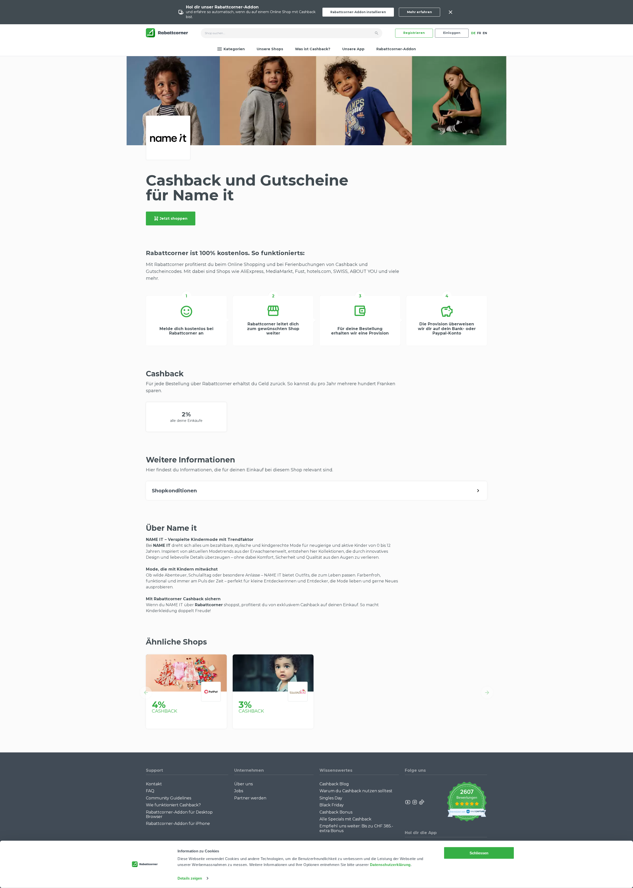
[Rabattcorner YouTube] (408, 802)
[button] (146, 692)
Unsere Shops (270, 49)
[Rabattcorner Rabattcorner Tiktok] (421, 802)
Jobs (238, 791)
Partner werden (250, 798)
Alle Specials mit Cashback (345, 819)
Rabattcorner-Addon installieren (358, 12)
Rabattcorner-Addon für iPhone (178, 823)
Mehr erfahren (419, 12)
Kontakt (154, 784)
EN (485, 33)
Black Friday (331, 805)
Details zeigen (190, 878)
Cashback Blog (334, 784)
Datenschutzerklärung (390, 865)
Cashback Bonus (335, 812)
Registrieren (414, 33)
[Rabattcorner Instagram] (414, 802)
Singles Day (330, 798)
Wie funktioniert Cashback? (173, 805)
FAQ (150, 791)
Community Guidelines (168, 798)
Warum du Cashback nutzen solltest (355, 791)
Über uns (243, 784)
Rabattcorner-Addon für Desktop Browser (179, 814)
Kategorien (234, 49)
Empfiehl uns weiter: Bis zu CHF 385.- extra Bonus (356, 828)
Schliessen (479, 853)
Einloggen (451, 33)
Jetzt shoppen (173, 218)
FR (479, 33)
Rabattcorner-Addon (396, 49)
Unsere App (353, 49)
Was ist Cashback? (312, 49)
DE (473, 33)
